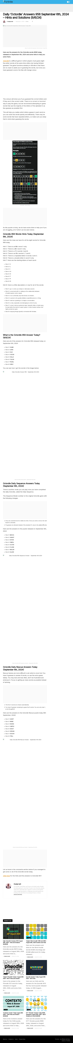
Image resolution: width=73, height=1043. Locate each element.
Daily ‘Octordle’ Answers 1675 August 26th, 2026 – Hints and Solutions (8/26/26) (13, 942)
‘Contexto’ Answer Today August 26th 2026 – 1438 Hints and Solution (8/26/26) (13, 1014)
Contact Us (10, 1039)
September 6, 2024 (20, 21)
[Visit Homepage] (11, 2)
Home (16, 1039)
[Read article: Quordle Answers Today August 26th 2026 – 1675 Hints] (36, 967)
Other (27, 21)
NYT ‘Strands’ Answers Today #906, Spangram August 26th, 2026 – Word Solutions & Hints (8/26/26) (35, 1014)
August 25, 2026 (15, 956)
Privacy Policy (22, 1039)
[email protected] (18, 894)
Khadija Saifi (10, 21)
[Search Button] (64, 2)
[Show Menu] (62, 2)
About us (5, 1039)
